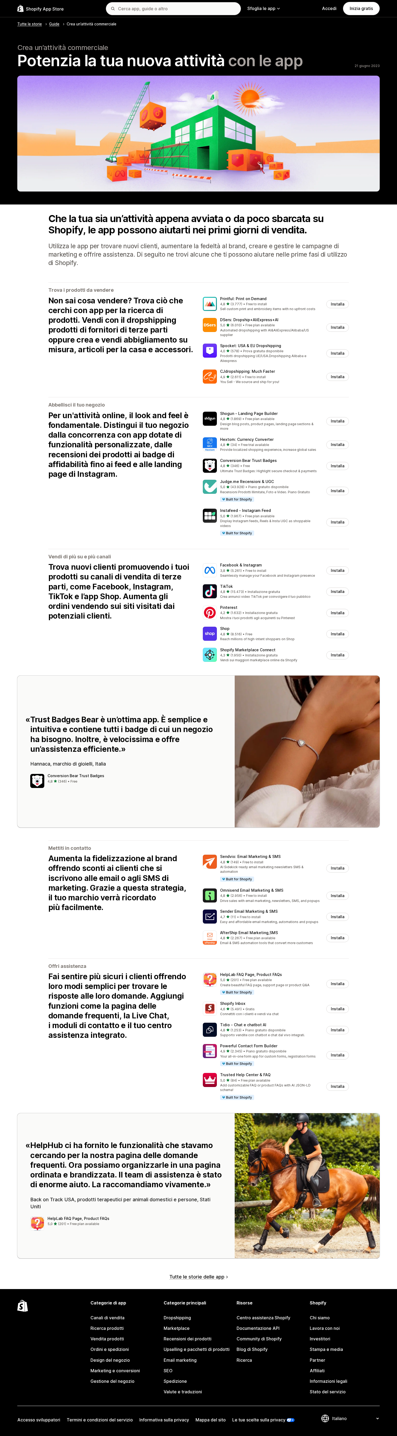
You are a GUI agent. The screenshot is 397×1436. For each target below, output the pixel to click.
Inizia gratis (361, 8)
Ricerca (244, 1360)
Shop (225, 628)
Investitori (320, 1338)
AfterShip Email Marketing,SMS (249, 932)
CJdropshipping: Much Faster (247, 371)
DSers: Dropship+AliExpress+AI (249, 319)
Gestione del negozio (112, 1381)
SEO (168, 1370)
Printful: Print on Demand (243, 298)
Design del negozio (110, 1360)
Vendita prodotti (107, 1338)
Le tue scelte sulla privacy (258, 1419)
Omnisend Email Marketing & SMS (251, 890)
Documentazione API (258, 1328)
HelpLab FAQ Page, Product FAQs (251, 974)
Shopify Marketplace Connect (247, 649)
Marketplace (177, 1328)
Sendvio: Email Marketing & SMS (250, 856)
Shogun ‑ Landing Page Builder (249, 413)
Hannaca (40, 764)
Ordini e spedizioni (109, 1349)
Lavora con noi (325, 1328)
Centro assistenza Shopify (263, 1317)
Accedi (329, 8)
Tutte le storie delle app (196, 1277)
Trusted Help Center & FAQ (245, 1074)
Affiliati (317, 1370)
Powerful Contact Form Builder (248, 1046)
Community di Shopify (259, 1338)
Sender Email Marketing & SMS (249, 911)
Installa (337, 304)
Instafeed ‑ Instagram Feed (245, 510)
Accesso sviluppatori (38, 1419)
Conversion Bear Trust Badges (248, 460)
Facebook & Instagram (241, 565)
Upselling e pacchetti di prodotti (197, 1349)
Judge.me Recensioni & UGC (247, 481)
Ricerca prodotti (107, 1328)
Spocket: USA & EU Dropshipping (250, 345)
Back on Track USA (52, 1199)
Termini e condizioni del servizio (100, 1419)
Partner (317, 1360)
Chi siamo (320, 1317)
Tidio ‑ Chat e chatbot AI (243, 1024)
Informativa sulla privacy (164, 1419)
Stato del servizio (328, 1391)
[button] (276, 304)
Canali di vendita (107, 1317)
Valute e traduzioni (183, 1391)
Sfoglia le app (261, 8)
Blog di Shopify (252, 1349)
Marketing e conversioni (115, 1370)
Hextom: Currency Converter (247, 439)
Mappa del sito (211, 1419)
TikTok (226, 586)
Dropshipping (177, 1317)
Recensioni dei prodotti (187, 1338)
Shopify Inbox (232, 1003)
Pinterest (228, 607)
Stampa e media (326, 1349)
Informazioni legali (328, 1381)
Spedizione (175, 1381)
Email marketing (180, 1360)
